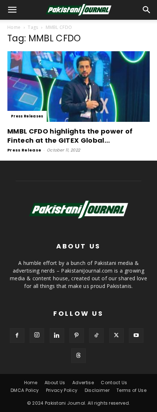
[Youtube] (136, 335)
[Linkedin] (57, 335)
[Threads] (78, 355)
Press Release (24, 150)
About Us (55, 382)
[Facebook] (17, 335)
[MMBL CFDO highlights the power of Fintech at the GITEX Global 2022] (78, 86)
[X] (116, 335)
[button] (147, 10)
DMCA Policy (25, 390)
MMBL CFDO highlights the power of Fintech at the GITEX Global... (70, 136)
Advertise (83, 382)
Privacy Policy (61, 390)
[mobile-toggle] (12, 10)
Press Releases (27, 116)
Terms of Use (131, 390)
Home (13, 27)
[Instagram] (37, 335)
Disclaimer (97, 390)
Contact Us (114, 382)
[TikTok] (96, 335)
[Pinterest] (76, 335)
